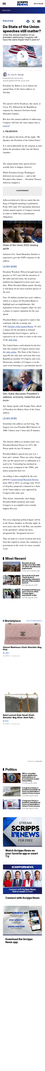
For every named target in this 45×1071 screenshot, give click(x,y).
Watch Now (38, 3)
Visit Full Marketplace (34, 621)
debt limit (13, 339)
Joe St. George (17, 74)
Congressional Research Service (24, 479)
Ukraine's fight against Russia (20, 326)
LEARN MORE (10, 266)
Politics (8, 21)
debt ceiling (11, 351)
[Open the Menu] (4, 4)
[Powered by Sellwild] (38, 761)
